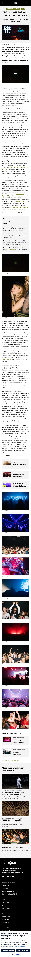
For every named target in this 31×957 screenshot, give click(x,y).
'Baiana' (24, 247)
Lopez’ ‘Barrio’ (20, 201)
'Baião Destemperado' (11, 249)
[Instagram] (5, 876)
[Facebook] (8, 876)
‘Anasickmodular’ (7, 359)
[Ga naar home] (15, 3)
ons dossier (14, 456)
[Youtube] (13, 876)
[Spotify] (3, 876)
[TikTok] (10, 876)
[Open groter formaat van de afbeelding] (15, 74)
